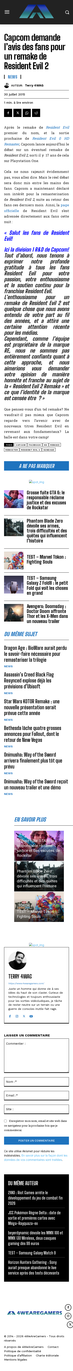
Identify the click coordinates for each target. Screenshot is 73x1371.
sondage (48, 450)
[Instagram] (16, 1015)
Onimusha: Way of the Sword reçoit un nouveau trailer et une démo (36, 784)
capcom (21, 445)
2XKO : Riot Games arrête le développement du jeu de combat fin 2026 (35, 1198)
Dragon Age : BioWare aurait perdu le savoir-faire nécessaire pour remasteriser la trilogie (35, 654)
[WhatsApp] (27, 113)
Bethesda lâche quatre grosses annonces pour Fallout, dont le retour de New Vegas (32, 734)
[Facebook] (8, 113)
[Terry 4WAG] (7, 85)
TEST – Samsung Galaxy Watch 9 (32, 1252)
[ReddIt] (36, 113)
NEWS (8, 666)
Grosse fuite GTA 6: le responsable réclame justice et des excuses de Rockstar (46, 500)
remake (54, 445)
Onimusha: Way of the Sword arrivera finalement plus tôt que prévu (33, 760)
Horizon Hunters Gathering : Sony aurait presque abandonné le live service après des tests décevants (33, 1267)
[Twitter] (17, 113)
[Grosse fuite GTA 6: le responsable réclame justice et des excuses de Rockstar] (14, 499)
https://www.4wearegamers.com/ (26, 983)
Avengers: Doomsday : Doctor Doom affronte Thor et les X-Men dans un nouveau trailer (47, 614)
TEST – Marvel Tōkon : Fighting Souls (46, 559)
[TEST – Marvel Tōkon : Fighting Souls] (14, 560)
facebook (35, 445)
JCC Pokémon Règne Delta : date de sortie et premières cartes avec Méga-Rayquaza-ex (34, 1218)
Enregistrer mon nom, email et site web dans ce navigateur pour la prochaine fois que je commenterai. (35, 1125)
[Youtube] (31, 1015)
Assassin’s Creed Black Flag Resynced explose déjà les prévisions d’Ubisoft (29, 680)
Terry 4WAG (34, 85)
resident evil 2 (30, 450)
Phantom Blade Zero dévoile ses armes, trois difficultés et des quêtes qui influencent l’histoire (47, 531)
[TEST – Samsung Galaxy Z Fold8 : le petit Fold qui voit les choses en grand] (14, 584)
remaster (11, 450)
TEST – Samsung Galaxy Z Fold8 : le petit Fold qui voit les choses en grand (47, 585)
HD (45, 445)
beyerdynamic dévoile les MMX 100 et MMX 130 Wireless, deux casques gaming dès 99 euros (35, 1238)
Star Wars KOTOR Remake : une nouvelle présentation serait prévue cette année (32, 707)
